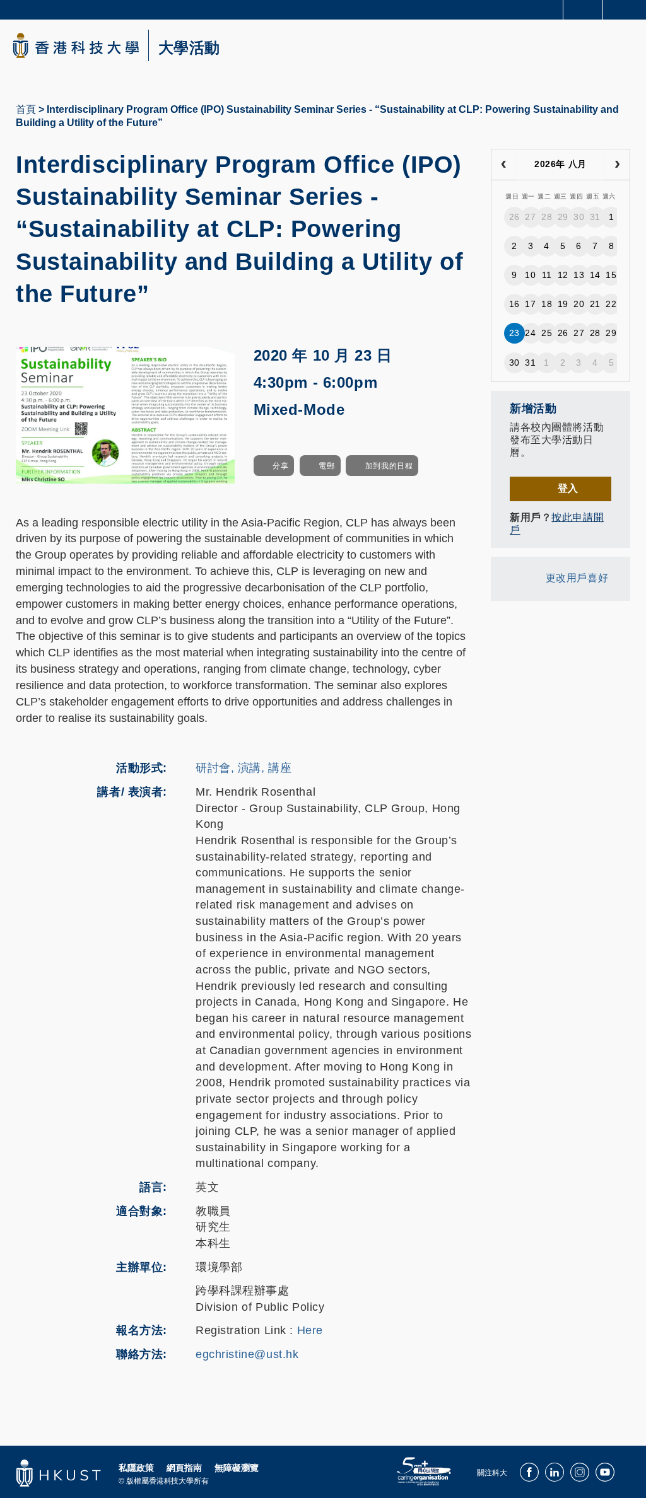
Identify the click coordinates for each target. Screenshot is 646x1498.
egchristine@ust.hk (247, 1354)
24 (530, 333)
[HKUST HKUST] (76, 45)
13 (578, 275)
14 (595, 275)
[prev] (503, 164)
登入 (568, 488)
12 (563, 275)
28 (546, 217)
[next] (617, 164)
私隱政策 (136, 1468)
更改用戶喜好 (577, 577)
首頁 (26, 109)
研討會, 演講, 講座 (243, 768)
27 (530, 217)
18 (546, 304)
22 (611, 304)
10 (530, 275)
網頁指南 (184, 1468)
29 (563, 217)
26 (514, 217)
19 (563, 304)
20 (578, 304)
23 (514, 333)
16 (514, 304)
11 (547, 275)
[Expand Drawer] (583, 9)
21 (595, 304)
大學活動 (189, 47)
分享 (280, 466)
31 (595, 217)
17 (530, 304)
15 (611, 275)
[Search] (627, 9)
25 (546, 333)
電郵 (326, 466)
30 (578, 217)
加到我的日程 (389, 466)
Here (310, 1330)
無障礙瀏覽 (236, 1468)
